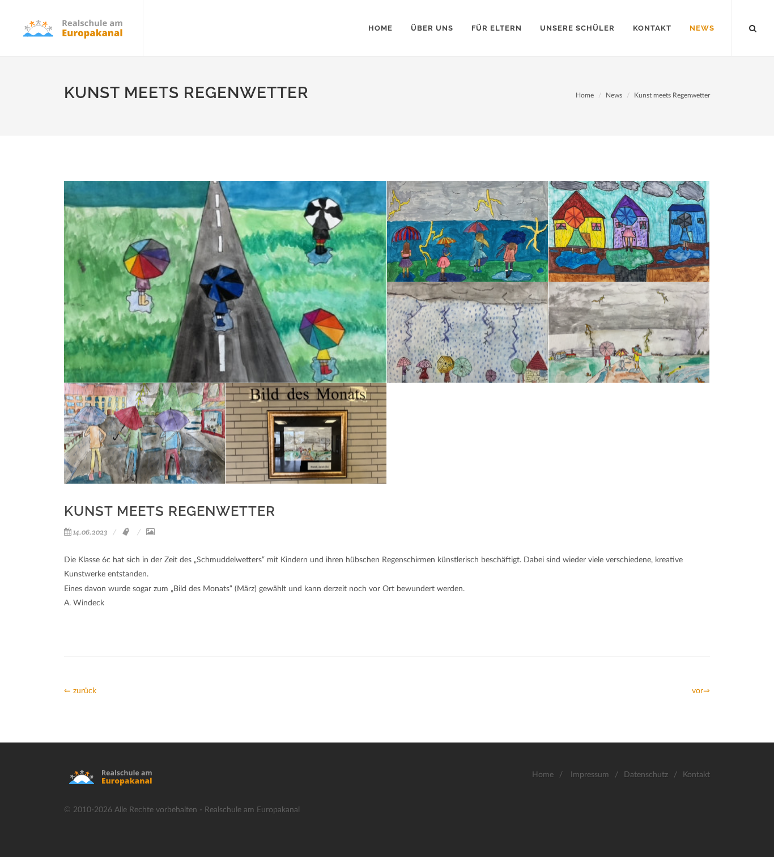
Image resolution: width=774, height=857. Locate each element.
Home (585, 95)
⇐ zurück (80, 691)
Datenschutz (646, 775)
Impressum (590, 775)
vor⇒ (701, 691)
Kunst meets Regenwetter (672, 95)
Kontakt (696, 775)
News (614, 95)
